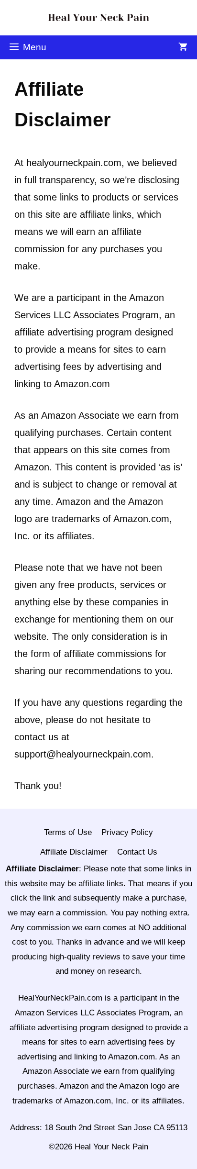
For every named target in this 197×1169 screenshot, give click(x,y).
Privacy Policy (127, 832)
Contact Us (137, 852)
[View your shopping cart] (183, 47)
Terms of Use (68, 832)
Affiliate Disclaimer (74, 852)
